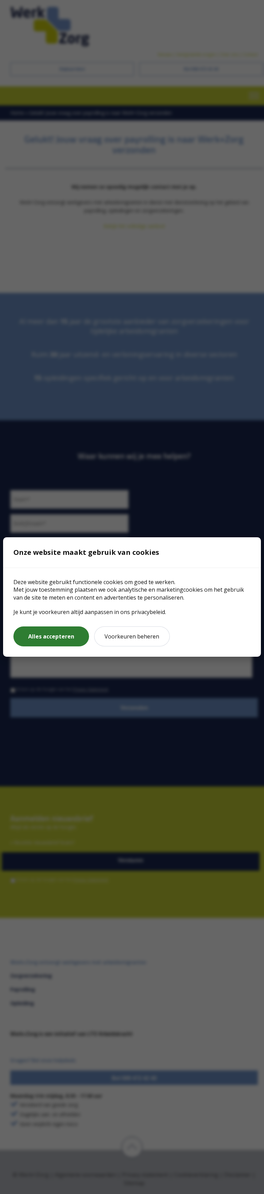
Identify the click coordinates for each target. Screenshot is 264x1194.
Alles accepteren (51, 636)
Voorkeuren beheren (131, 636)
